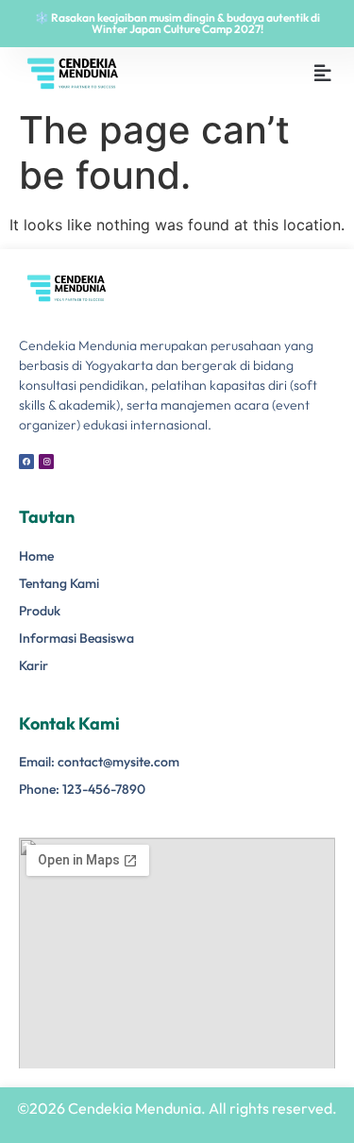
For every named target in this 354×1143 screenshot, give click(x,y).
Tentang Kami (59, 583)
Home (36, 555)
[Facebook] (26, 461)
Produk (39, 610)
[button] (323, 73)
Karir (33, 665)
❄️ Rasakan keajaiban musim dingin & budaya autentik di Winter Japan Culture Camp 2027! (177, 23)
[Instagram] (46, 461)
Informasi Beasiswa (76, 638)
